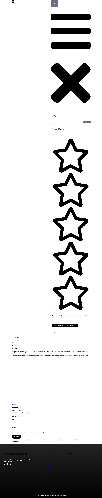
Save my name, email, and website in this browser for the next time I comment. (31, 432)
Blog (55, 116)
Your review (15, 419)
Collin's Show (14, 3)
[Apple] (11, 464)
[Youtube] (4, 464)
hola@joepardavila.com (74, 460)
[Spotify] (7, 464)
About (47, 466)
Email (14, 430)
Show (55, 115)
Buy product (58, 325)
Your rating (15, 416)
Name (14, 427)
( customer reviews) (56, 312)
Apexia (64, 495)
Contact (55, 119)
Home (55, 114)
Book (55, 117)
